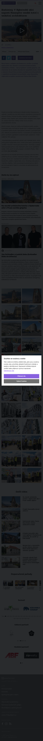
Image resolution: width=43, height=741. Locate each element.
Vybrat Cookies (21, 381)
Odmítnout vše (9, 371)
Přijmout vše (22, 376)
